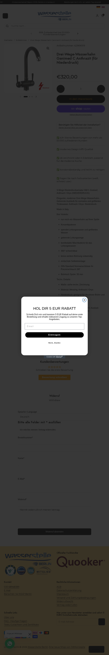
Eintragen (54, 335)
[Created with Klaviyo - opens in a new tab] (54, 356)
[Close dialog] (84, 300)
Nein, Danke (55, 343)
